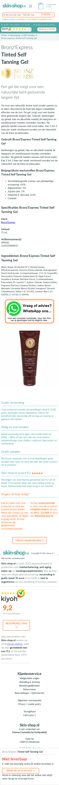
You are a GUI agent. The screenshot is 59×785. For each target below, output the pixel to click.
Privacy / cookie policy (29, 704)
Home (4, 35)
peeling (22, 19)
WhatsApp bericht (44, 516)
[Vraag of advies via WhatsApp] (29, 311)
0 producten (51, 4)
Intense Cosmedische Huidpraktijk (29, 732)
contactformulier (46, 503)
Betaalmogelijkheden (29, 686)
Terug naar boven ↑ (29, 540)
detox (34, 19)
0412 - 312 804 (41, 513)
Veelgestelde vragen (29, 678)
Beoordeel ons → (16, 625)
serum (51, 19)
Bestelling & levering (30, 682)
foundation (43, 19)
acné (28, 19)
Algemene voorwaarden (29, 700)
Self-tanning (29, 35)
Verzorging (15, 35)
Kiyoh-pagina (14, 644)
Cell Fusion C (29, 715)
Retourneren (29, 689)
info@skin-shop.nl (39, 509)
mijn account (47, 29)
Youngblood (30, 712)
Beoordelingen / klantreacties (29, 693)
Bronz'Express (8, 222)
